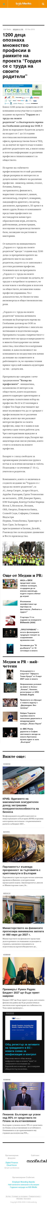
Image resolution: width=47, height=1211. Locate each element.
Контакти (27, 1198)
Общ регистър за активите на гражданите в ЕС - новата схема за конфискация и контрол (22, 1049)
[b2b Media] (23, 4)
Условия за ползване (20, 1196)
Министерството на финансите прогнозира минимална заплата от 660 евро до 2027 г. (23, 931)
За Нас (8, 1196)
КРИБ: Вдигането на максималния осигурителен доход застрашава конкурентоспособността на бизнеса (21, 805)
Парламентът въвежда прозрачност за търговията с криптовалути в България (21, 870)
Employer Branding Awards (23, 1181)
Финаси (6, 893)
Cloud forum (12, 1165)
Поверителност (34, 1196)
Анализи (10, 1013)
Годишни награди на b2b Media (23, 1187)
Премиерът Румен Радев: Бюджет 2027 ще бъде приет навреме (21, 992)
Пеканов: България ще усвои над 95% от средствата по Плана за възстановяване (21, 1117)
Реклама (19, 1198)
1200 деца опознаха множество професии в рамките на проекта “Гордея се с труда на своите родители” (22, 55)
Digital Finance (12, 1162)
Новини (6, 764)
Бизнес (6, 832)
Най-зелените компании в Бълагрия (23, 1184)
